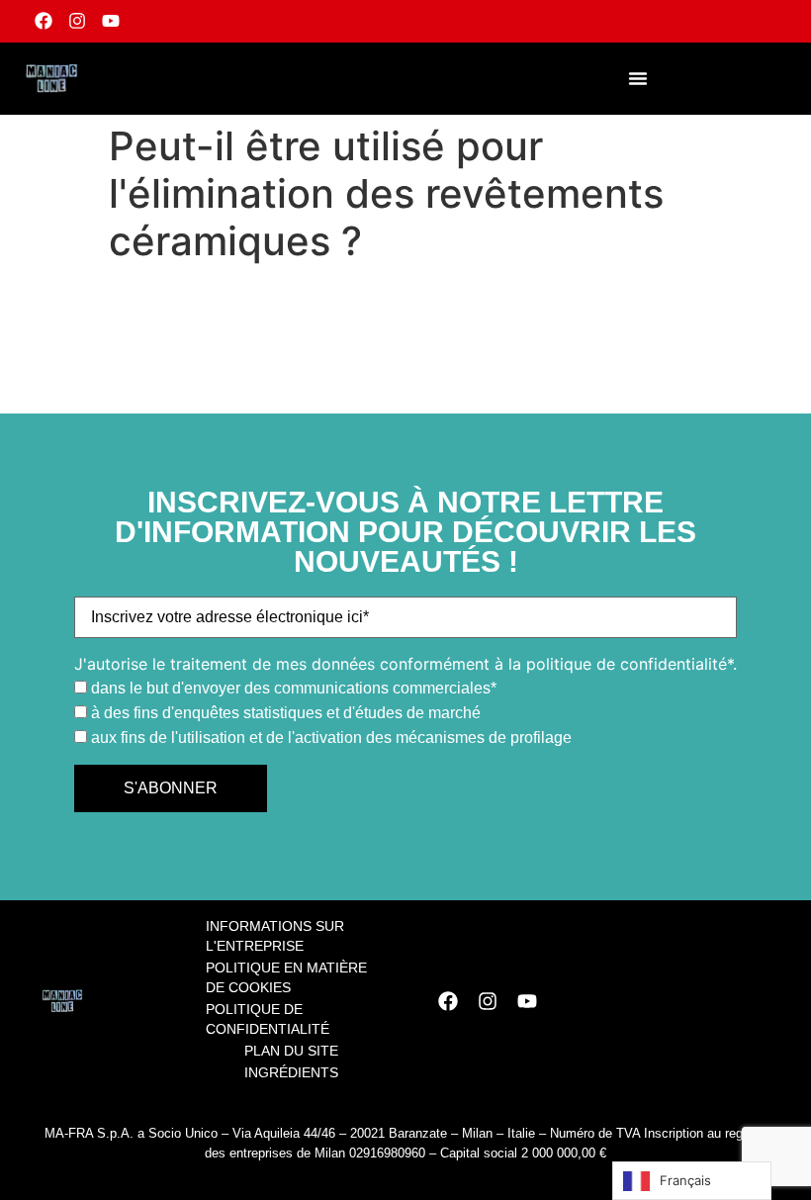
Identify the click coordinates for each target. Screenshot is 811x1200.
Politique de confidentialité (267, 1019)
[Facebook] (44, 21)
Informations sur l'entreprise (275, 936)
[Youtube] (111, 21)
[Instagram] (77, 21)
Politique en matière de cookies (286, 977)
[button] (638, 78)
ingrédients (291, 1072)
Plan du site (291, 1051)
